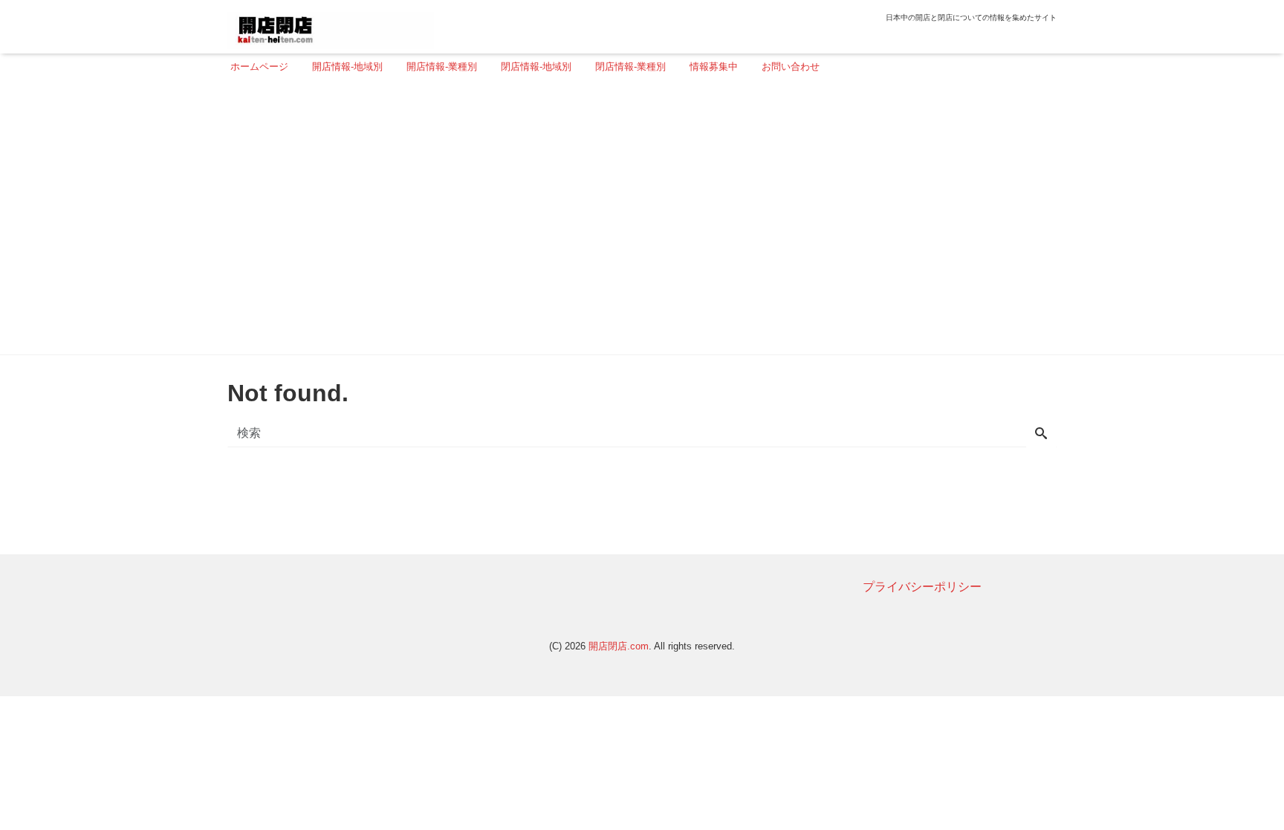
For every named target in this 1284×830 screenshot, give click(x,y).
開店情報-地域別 (347, 66)
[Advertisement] (637, 221)
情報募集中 (714, 66)
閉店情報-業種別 (630, 66)
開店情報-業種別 (441, 66)
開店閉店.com (618, 646)
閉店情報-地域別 (536, 66)
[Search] (1041, 435)
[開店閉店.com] (330, 25)
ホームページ (259, 66)
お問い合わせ (791, 66)
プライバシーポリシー (922, 586)
